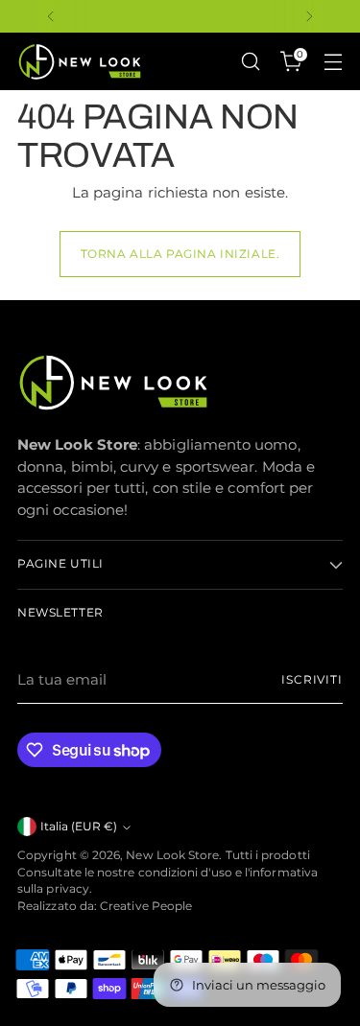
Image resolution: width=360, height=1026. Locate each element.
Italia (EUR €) (78, 826)
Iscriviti (312, 680)
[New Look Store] (79, 62)
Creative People (146, 906)
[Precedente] (51, 16)
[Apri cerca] (250, 62)
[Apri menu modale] (332, 62)
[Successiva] (309, 16)
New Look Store (172, 855)
